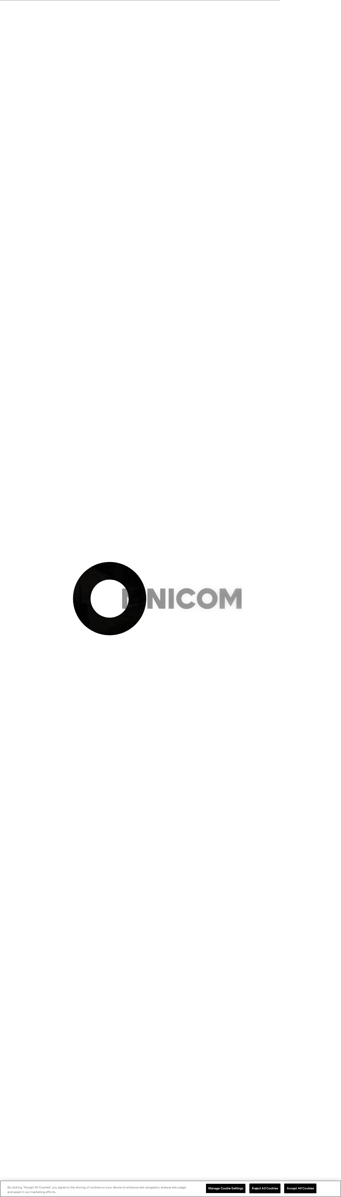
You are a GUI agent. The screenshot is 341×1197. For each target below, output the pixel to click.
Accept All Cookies (300, 1188)
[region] (170, 1189)
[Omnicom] (30, 10)
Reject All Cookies (265, 1188)
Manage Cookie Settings (225, 1188)
